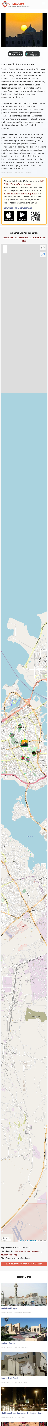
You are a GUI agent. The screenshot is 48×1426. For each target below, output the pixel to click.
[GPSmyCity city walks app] (16, 4)
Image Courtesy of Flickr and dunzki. (13, 1417)
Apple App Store (11, 193)
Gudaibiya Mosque (9, 1308)
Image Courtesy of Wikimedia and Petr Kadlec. (16, 1312)
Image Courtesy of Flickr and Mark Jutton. (15, 1347)
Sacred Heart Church (9, 1378)
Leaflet (21, 1241)
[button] (24, 743)
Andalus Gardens (8, 1343)
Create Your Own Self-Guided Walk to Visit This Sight (24, 239)
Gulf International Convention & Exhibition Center (22, 1413)
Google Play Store (28, 193)
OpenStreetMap (32, 1241)
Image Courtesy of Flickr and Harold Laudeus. (16, 172)
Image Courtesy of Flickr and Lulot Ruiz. (14, 1382)
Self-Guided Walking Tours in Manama (24, 183)
